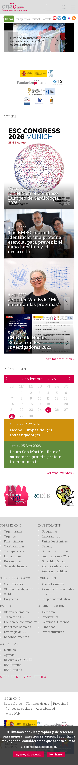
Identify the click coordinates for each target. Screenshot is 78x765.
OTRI (7, 594)
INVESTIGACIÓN (49, 525)
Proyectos (11, 599)
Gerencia (48, 612)
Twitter (59, 18)
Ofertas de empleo (16, 612)
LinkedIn (64, 18)
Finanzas (48, 627)
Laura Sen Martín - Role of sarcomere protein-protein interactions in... (35, 456)
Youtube (55, 18)
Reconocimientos (16, 637)
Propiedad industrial (56, 599)
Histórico (48, 594)
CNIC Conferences (55, 566)
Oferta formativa (53, 584)
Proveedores (13, 561)
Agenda (9, 655)
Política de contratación (20, 622)
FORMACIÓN (47, 578)
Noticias (10, 116)
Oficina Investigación (19, 589)
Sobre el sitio (13, 703)
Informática (50, 617)
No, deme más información (39, 746)
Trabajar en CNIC (16, 617)
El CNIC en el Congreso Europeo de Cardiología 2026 (33, 198)
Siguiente (65, 42)
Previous (13, 42)
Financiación (13, 541)
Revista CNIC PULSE (18, 660)
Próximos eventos (17, 368)
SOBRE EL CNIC (11, 525)
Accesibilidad (45, 708)
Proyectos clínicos (55, 551)
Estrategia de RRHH (17, 632)
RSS (74, 18)
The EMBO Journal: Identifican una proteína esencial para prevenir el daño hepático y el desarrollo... (35, 242)
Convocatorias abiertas (58, 589)
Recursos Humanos (55, 622)
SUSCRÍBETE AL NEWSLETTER (21, 677)
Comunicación (14, 584)
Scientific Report (53, 561)
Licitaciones (12, 556)
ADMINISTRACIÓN (51, 606)
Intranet (35, 19)
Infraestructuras (53, 632)
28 (12, 416)
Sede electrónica (15, 566)
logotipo (20, 5)
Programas (50, 531)
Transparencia (23, 19)
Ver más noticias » (60, 359)
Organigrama (13, 531)
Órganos (10, 536)
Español (3, 18)
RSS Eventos (12, 665)
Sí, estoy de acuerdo (28, 754)
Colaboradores (14, 546)
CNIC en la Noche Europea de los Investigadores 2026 (29, 342)
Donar (9, 19)
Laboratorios (51, 536)
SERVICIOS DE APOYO (15, 578)
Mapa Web (13, 713)
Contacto (46, 19)
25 (48, 410)
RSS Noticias (13, 670)
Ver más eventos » (60, 473)
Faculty (47, 546)
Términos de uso (37, 703)
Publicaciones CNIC (56, 556)
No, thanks (56, 754)
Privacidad (60, 703)
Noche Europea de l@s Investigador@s (31, 432)
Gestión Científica (54, 571)
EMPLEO (6, 606)
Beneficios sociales (17, 627)
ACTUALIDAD (9, 644)
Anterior (12, 495)
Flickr (69, 18)
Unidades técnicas (55, 541)
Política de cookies (19, 708)
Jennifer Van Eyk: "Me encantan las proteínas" (34, 302)
